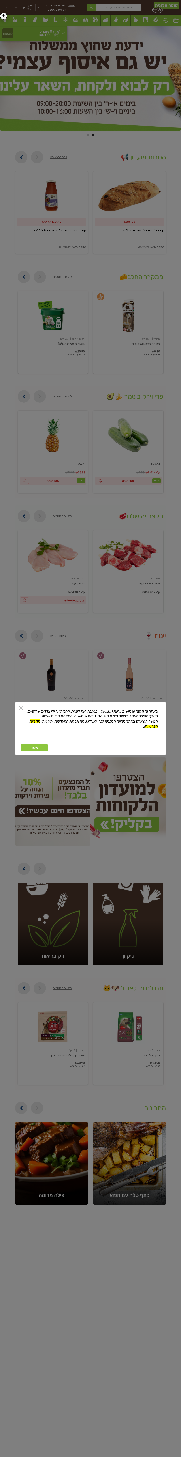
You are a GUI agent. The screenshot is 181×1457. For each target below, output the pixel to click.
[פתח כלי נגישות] (3, 16)
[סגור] (21, 708)
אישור (34, 748)
